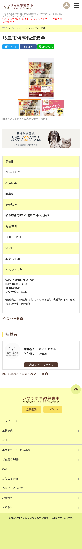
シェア (29, 46)
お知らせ (7, 507)
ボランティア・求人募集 (16, 450)
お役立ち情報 (10, 478)
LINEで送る (47, 46)
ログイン (53, 409)
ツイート (12, 46)
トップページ (10, 421)
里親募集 (7, 430)
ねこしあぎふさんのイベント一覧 (23, 374)
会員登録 (31, 409)
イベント (7, 440)
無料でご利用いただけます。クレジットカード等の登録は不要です (32, 20)
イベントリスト (19, 28)
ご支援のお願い (11, 459)
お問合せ (7, 498)
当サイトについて (12, 488)
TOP (4, 28)
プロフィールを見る (41, 365)
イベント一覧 (10, 318)
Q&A (5, 469)
